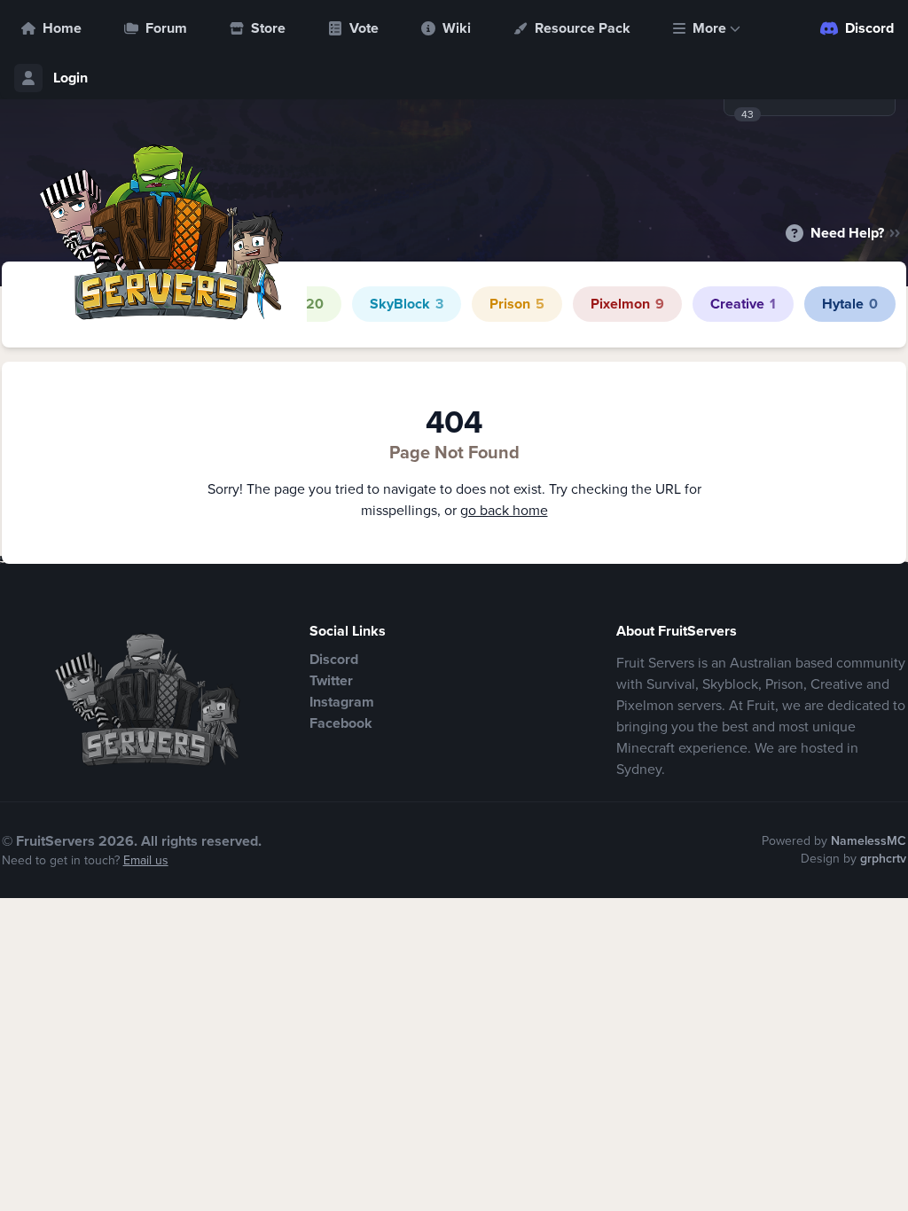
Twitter (331, 680)
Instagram (341, 701)
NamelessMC (868, 841)
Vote (364, 28)
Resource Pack (582, 28)
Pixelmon (627, 303)
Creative (743, 303)
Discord (869, 28)
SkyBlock (406, 303)
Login (70, 77)
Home (62, 28)
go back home (504, 510)
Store (268, 28)
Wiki (456, 28)
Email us (145, 860)
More (709, 28)
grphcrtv (883, 858)
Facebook (340, 723)
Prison (516, 303)
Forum (166, 28)
